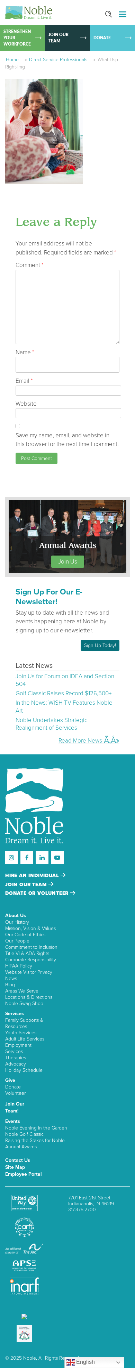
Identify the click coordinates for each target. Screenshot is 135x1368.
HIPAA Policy (18, 966)
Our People (17, 941)
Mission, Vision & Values (30, 928)
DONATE (102, 38)
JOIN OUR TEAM (58, 38)
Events (12, 1121)
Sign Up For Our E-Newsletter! (49, 597)
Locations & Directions (28, 997)
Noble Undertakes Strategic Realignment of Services (51, 724)
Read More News (80, 740)
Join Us (67, 561)
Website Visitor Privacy (28, 972)
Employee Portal (23, 1174)
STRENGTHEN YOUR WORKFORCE (17, 38)
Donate (13, 1087)
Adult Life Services (24, 1039)
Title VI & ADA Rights (27, 953)
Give (10, 1080)
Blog (10, 985)
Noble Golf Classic (24, 1134)
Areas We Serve (21, 991)
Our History (17, 922)
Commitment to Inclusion (31, 947)
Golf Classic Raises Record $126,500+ (63, 693)
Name (25, 352)
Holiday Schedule (24, 1070)
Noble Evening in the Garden (36, 1128)
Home (12, 60)
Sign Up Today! (100, 645)
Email (24, 381)
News (11, 978)
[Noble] (28, 12)
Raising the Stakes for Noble (35, 1140)
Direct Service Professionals (58, 60)
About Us (15, 915)
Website (26, 403)
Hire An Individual (33, 876)
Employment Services (18, 1048)
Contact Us (17, 1160)
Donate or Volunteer (37, 893)
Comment (30, 265)
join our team (26, 885)
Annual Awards (21, 1147)
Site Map (15, 1167)
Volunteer (15, 1093)
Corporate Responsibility (30, 960)
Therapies (15, 1058)
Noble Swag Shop (24, 1003)
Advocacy (15, 1064)
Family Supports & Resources (24, 1023)
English (85, 1362)
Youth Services (20, 1033)
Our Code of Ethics (25, 935)
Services (14, 1014)
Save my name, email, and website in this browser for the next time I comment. (67, 440)
